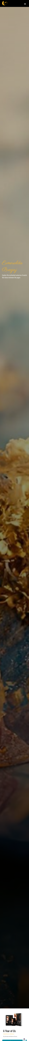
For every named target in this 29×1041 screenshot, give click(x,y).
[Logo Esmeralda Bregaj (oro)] (4, 2)
